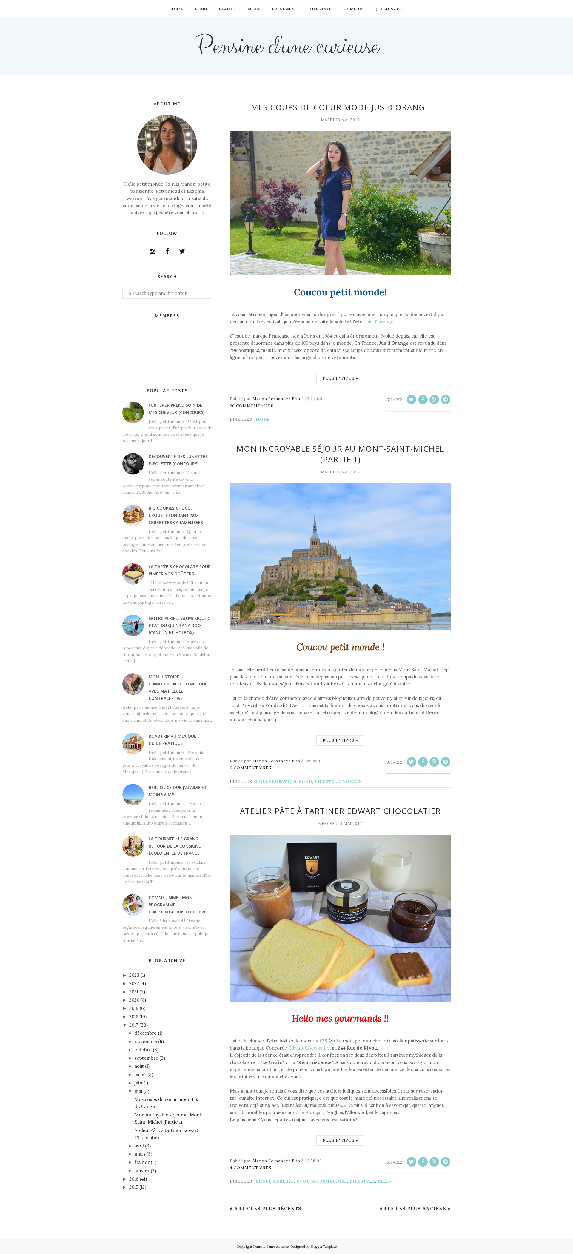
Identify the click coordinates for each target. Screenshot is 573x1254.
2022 (134, 983)
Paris (384, 1181)
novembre (146, 1041)
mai (138, 1091)
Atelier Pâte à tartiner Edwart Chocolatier (340, 810)
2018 (133, 1016)
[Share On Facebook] (423, 399)
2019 (133, 1008)
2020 (134, 1000)
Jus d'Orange (380, 321)
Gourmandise (329, 1181)
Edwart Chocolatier (309, 1048)
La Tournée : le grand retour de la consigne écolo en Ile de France (175, 846)
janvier (142, 1170)
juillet (140, 1074)
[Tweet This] (411, 399)
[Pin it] (445, 399)
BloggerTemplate (323, 1246)
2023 (134, 975)
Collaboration (276, 781)
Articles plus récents (267, 1208)
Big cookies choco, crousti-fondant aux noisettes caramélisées (176, 515)
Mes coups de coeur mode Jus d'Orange (340, 107)
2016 (133, 1179)
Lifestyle (327, 781)
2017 (133, 1025)
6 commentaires (250, 768)
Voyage (352, 781)
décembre (146, 1033)
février (142, 1162)
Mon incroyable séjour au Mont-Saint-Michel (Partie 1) (340, 454)
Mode (263, 419)
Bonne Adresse (275, 1181)
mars (140, 1154)
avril (139, 1146)
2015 (133, 1187)
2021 (133, 992)
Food (305, 781)
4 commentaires (250, 1167)
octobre (143, 1050)
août (139, 1066)
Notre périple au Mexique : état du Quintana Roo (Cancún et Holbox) (179, 625)
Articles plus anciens (412, 1208)
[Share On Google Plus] (434, 399)
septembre (146, 1058)
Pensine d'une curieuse (286, 46)
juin (138, 1083)
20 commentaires (252, 406)
